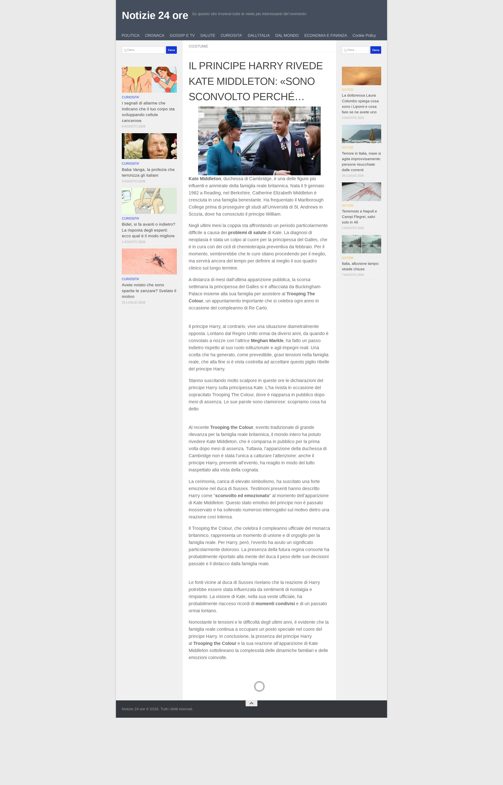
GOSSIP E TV (182, 35)
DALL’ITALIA (259, 35)
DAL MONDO (287, 35)
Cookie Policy (364, 35)
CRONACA (154, 35)
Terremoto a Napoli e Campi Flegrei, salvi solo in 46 (359, 216)
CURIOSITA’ (231, 35)
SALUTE (207, 35)
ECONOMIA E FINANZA (325, 35)
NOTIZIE (347, 89)
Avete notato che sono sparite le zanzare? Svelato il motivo (149, 291)
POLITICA (131, 35)
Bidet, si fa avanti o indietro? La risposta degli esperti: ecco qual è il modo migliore (148, 230)
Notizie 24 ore (155, 15)
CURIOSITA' (131, 97)
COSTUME (198, 46)
